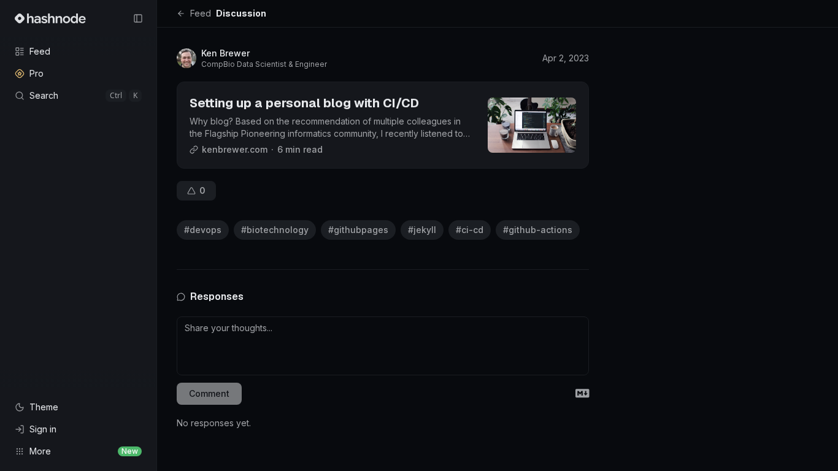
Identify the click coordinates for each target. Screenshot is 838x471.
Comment (209, 393)
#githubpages (358, 229)
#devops (202, 229)
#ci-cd (469, 229)
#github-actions (537, 229)
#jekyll (422, 229)
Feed (200, 13)
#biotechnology (275, 229)
